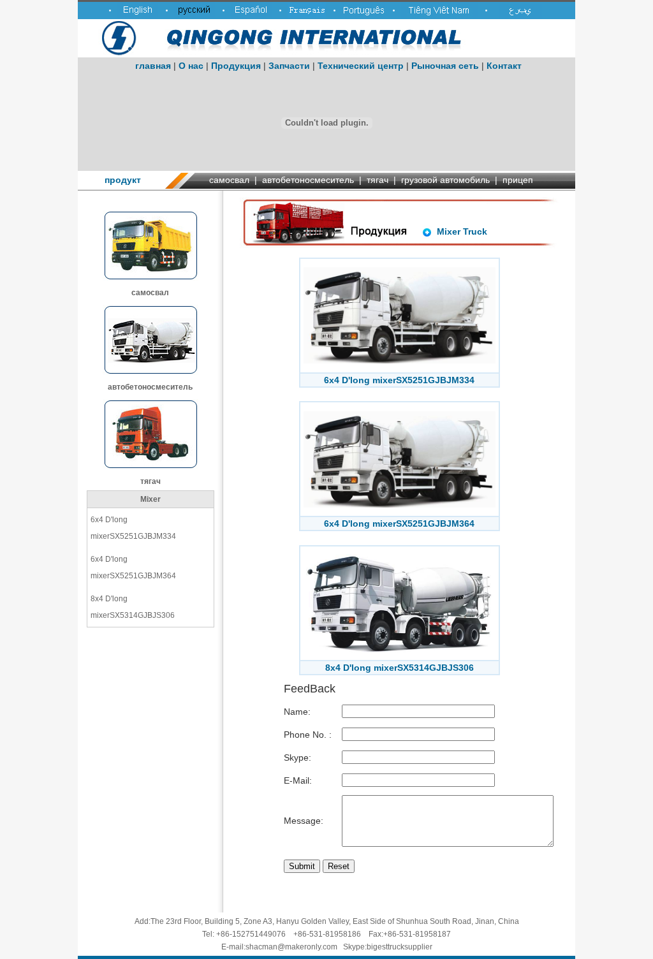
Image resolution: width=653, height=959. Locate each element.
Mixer (150, 499)
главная (153, 66)
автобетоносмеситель (308, 180)
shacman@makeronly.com (291, 946)
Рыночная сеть (445, 66)
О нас (191, 66)
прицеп (518, 180)
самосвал (229, 180)
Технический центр (361, 66)
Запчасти (289, 66)
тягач (377, 180)
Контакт (504, 66)
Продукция (236, 66)
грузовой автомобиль (445, 180)
